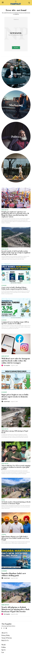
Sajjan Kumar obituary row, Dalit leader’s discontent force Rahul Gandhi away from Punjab (15, 538)
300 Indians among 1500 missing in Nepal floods (14, 432)
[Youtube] (6, 628)
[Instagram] (4, 628)
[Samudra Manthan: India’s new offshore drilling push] (16, 559)
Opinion (3, 534)
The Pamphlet (7, 365)
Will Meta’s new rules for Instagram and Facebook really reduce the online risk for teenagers (15, 360)
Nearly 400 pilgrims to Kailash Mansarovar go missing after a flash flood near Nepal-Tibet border (15, 609)
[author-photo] (2, 365)
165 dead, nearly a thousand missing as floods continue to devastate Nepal (16, 502)
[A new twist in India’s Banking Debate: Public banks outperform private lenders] (16, 273)
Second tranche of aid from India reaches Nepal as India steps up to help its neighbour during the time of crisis (15, 252)
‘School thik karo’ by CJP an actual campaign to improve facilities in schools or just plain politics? (16, 467)
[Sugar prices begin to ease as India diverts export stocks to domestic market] (16, 380)
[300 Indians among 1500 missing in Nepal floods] (16, 417)
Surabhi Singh (7, 401)
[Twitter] (1, 628)
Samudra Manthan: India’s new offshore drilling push (13, 574)
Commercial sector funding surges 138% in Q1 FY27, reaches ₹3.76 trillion (15, 323)
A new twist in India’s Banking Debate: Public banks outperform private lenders (14, 288)
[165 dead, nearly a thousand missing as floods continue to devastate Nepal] (16, 488)
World (3, 499)
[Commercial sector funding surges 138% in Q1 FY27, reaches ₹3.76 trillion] (16, 308)
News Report (4, 209)
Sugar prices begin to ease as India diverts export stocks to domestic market (14, 396)
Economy (4, 285)
